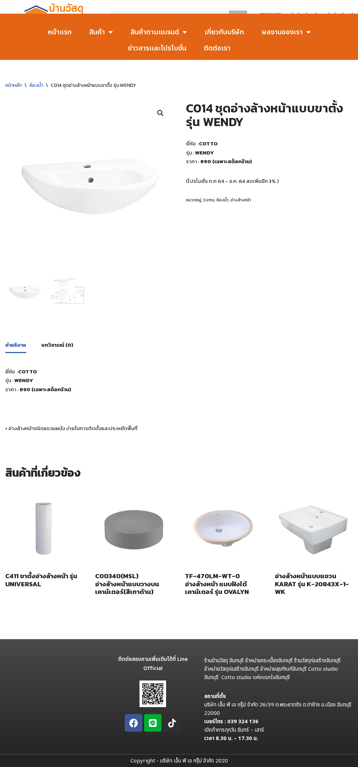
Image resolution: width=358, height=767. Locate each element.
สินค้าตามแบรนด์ (154, 32)
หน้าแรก (60, 32)
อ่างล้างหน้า (240, 200)
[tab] (15, 345)
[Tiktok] (172, 723)
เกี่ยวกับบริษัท (224, 32)
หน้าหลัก (13, 85)
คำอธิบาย (15, 345)
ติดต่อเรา (217, 48)
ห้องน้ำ (36, 85)
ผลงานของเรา (282, 32)
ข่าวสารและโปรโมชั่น (157, 48)
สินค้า (97, 32)
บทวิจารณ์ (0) (57, 345)
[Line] (153, 723)
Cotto (208, 200)
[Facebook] (133, 723)
